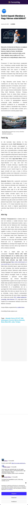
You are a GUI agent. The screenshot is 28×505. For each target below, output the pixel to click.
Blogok (21, 15)
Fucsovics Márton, (14, 320)
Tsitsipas (17, 322)
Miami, (3, 322)
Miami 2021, (8, 322)
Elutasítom (14, 497)
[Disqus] (14, 437)
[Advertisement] (14, 344)
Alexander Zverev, (10, 318)
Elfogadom (14, 493)
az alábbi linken (20, 307)
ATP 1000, (20, 318)
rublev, (13, 322)
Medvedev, (22, 320)
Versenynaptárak (9, 15)
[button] (26, 483)
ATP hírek (6, 6)
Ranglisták (7, 10)
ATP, (16, 318)
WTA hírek (15, 6)
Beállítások (14, 501)
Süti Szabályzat (9, 489)
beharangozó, (5, 320)
